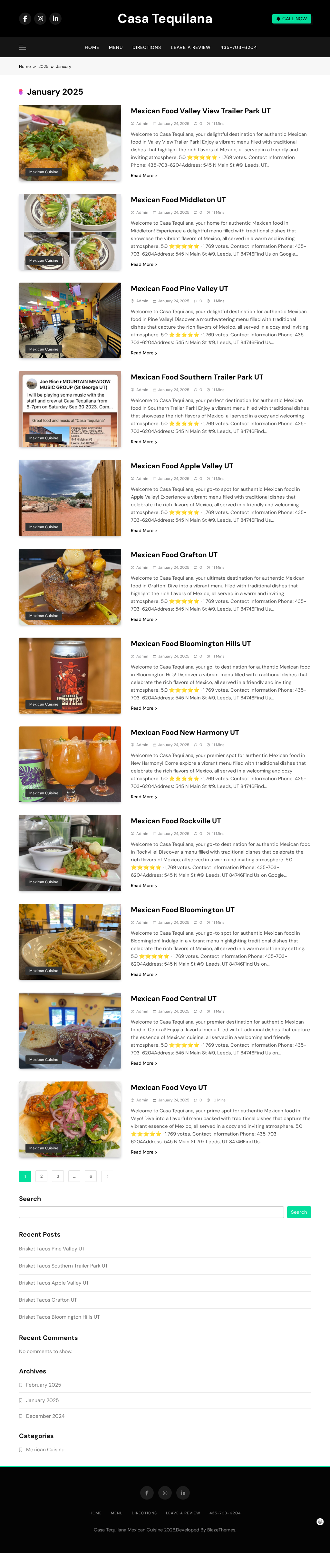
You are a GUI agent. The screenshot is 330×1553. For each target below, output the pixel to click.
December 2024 (45, 1416)
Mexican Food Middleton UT (178, 199)
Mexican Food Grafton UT (174, 554)
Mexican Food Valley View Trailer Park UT (201, 111)
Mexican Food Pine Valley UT (179, 288)
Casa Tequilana (165, 18)
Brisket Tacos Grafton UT (48, 1299)
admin (142, 124)
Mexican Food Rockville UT (176, 821)
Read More (142, 175)
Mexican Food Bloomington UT (183, 909)
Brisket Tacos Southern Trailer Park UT (63, 1265)
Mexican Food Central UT (174, 998)
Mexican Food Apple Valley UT (182, 466)
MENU (116, 47)
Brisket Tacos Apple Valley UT (54, 1282)
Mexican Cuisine (43, 171)
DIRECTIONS (146, 47)
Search (30, 1199)
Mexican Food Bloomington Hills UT (191, 643)
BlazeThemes (221, 1530)
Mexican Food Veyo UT (169, 1087)
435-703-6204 (238, 47)
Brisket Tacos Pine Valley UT (52, 1248)
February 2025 (43, 1384)
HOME (92, 47)
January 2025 (42, 1400)
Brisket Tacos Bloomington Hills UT (59, 1317)
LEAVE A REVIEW (191, 47)
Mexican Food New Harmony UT (185, 732)
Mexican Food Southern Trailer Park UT (197, 377)
